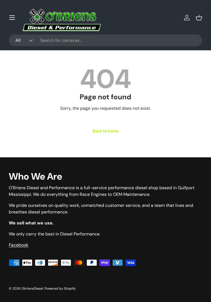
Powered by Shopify (60, 288)
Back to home (105, 130)
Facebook (18, 245)
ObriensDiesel (32, 288)
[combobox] (105, 40)
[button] (199, 18)
